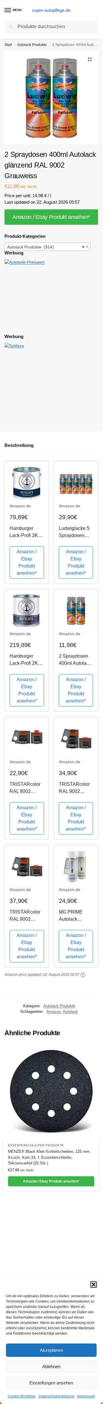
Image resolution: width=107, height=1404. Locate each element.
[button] (94, 1284)
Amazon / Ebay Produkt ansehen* (51, 217)
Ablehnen (51, 1366)
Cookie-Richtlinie (22, 1396)
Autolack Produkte (32, 45)
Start (8, 45)
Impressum (86, 1396)
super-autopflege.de (51, 10)
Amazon (53, 1011)
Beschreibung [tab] (19, 445)
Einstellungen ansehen (51, 1382)
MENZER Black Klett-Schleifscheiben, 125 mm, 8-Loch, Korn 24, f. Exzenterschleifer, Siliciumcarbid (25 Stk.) (49, 1157)
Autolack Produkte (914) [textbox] (45, 247)
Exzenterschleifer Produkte (36, 1145)
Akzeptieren (51, 1350)
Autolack (70, 1011)
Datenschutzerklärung (56, 1396)
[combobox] (47, 247)
